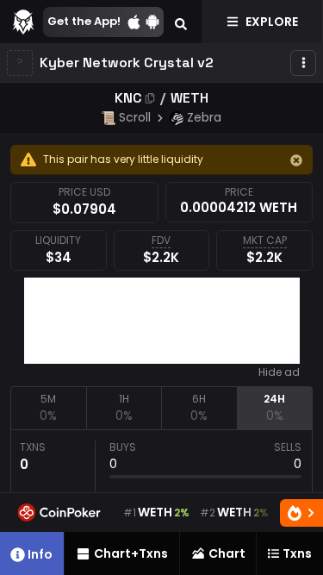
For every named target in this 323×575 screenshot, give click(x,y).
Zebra (204, 117)
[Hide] (296, 160)
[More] (303, 63)
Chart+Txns (131, 553)
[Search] (181, 21)
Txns (297, 553)
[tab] (48, 407)
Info (40, 554)
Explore (271, 21)
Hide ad (279, 372)
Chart (226, 553)
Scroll (135, 117)
